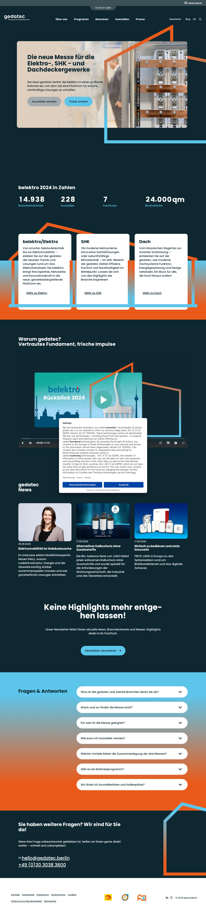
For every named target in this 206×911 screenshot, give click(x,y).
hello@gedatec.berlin (46, 858)
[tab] (132, 692)
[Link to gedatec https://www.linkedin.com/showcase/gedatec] (167, 898)
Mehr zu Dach (152, 293)
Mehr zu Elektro (36, 293)
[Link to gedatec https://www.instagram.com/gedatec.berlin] (171, 898)
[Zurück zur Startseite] (17, 17)
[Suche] (200, 19)
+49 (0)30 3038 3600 (42, 865)
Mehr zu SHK (93, 293)
